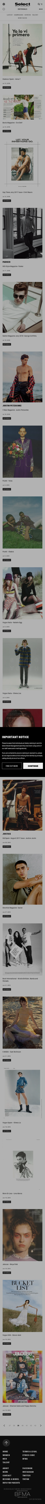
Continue (33, 765)
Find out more (12, 766)
